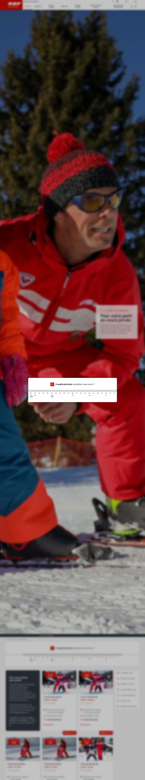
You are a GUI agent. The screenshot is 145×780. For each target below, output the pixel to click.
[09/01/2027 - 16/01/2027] (58, 391)
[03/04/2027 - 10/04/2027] (108, 391)
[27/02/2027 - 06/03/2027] (87, 391)
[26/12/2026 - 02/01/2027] (50, 391)
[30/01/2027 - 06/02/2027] (70, 391)
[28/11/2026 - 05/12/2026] (33, 391)
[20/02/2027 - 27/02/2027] (83, 391)
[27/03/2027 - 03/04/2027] (104, 391)
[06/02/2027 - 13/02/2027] (75, 391)
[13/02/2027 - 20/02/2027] (79, 391)
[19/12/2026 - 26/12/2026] (45, 391)
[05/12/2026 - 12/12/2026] (37, 391)
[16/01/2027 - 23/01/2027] (62, 391)
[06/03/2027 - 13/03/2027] (91, 391)
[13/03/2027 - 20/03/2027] (96, 391)
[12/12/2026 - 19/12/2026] (41, 391)
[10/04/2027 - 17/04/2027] (112, 391)
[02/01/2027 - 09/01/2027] (54, 391)
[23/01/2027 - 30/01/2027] (66, 391)
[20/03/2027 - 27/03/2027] (100, 391)
